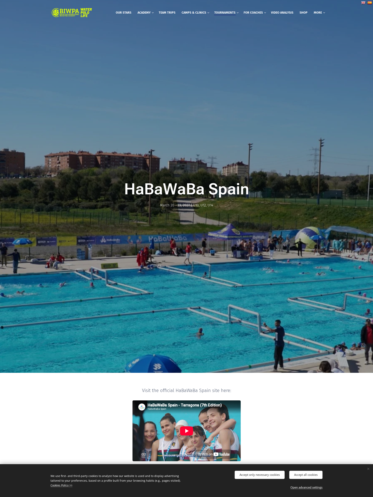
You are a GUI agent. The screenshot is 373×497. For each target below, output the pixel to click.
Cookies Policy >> (61, 485)
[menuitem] (124, 12)
